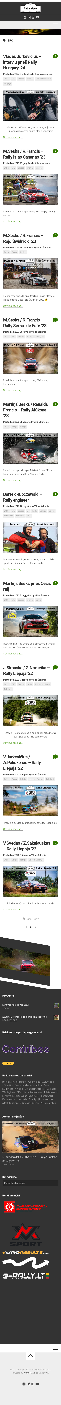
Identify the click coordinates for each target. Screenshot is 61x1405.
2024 (6, 79)
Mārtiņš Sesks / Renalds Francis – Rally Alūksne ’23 (25, 410)
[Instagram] (33, 17)
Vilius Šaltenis (42, 163)
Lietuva (51, 511)
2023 (6, 168)
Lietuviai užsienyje (43, 79)
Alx (47, 1373)
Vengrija (7, 83)
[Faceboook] (25, 17)
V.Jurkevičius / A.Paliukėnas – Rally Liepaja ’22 (22, 762)
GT (28, 511)
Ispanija (39, 168)
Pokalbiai (20, 516)
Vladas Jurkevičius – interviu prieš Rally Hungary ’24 (22, 62)
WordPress (29, 1373)
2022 (6, 511)
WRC (29, 516)
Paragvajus (8, 516)
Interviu (30, 79)
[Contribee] (29, 17)
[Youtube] (37, 17)
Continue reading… (13, 137)
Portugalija (40, 336)
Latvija (30, 336)
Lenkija (23, 252)
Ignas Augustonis (44, 74)
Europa (21, 79)
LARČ (34, 511)
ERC (13, 79)
